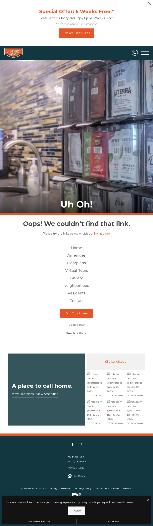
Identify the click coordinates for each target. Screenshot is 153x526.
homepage (102, 233)
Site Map (127, 488)
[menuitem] (76, 248)
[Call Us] (135, 53)
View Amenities (47, 394)
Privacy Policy (83, 488)
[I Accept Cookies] (148, 500)
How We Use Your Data (38, 521)
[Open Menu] (145, 53)
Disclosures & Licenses (107, 488)
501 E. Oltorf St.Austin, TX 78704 (77, 459)
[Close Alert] (149, 4)
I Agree (77, 510)
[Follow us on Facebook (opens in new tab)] (72, 445)
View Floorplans (23, 394)
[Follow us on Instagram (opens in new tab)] (80, 445)
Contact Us (113, 521)
